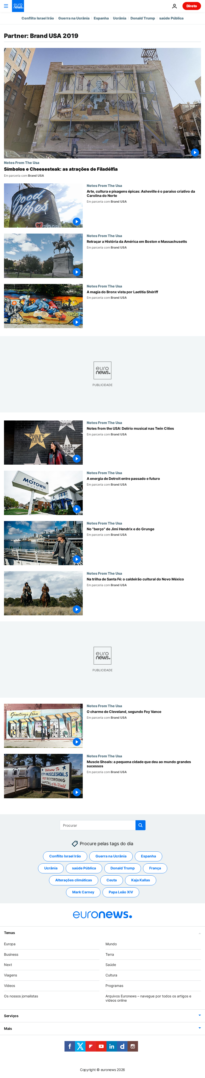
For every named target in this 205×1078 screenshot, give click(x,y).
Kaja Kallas (140, 880)
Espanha (101, 18)
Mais (8, 1028)
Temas (9, 932)
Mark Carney (83, 892)
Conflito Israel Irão (38, 18)
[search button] (141, 825)
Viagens (10, 975)
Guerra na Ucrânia (74, 18)
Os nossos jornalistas (21, 996)
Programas (114, 985)
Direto (191, 6)
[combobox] (103, 825)
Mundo (111, 944)
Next (8, 964)
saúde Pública (171, 18)
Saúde (111, 964)
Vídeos (9, 985)
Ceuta (111, 880)
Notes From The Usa (21, 162)
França (155, 868)
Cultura (111, 975)
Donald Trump (142, 18)
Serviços (11, 1016)
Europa (10, 944)
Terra (110, 954)
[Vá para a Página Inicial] (18, 6)
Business (11, 954)
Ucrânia (119, 18)
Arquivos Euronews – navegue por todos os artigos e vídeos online (148, 998)
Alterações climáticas (73, 880)
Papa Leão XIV (121, 892)
